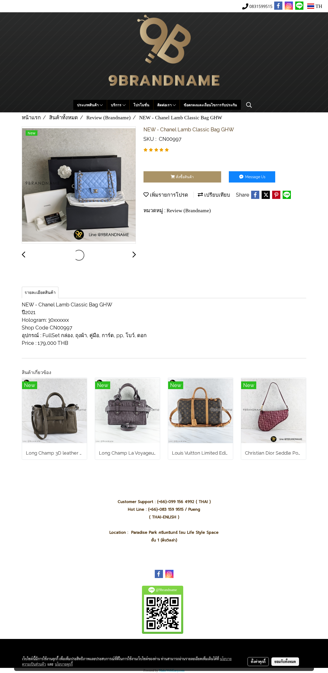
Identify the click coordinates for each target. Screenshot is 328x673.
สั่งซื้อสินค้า (184, 177)
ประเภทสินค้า (88, 104)
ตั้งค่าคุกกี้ (258, 661)
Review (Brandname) (189, 210)
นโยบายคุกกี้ (64, 664)
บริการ (116, 104)
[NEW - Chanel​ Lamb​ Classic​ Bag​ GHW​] (79, 185)
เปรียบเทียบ (216, 195)
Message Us (254, 177)
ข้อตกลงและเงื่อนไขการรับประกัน (210, 104)
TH (318, 6)
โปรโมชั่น (141, 104)
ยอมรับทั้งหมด (285, 661)
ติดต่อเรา (165, 104)
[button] (249, 105)
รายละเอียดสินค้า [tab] (40, 292)
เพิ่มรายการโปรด (168, 195)
